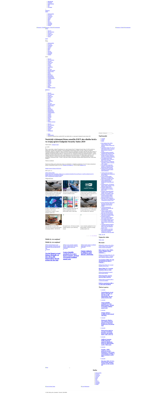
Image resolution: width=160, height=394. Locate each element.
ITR (48, 6)
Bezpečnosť (50, 74)
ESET (46, 176)
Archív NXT (50, 34)
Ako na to (50, 69)
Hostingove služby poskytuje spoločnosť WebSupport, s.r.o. (93, 388)
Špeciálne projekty (51, 70)
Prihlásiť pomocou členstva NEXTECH (53, 168)
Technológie (50, 66)
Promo (49, 84)
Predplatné (50, 2)
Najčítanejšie (50, 130)
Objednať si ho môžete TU (68, 165)
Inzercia (49, 21)
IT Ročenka (50, 16)
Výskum (49, 65)
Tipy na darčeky (51, 31)
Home (49, 133)
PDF (49, 4)
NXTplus (50, 17)
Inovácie (49, 83)
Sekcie (46, 38)
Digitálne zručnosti (51, 87)
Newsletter (50, 7)
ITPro (49, 68)
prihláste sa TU (83, 165)
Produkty (49, 81)
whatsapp (54, 144)
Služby (46, 11)
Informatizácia (50, 76)
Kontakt (49, 25)
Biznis (49, 72)
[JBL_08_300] (102, 234)
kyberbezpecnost (51, 176)
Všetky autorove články (50, 172)
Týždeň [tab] (102, 139)
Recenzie (49, 33)
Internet (49, 73)
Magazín (49, 30)
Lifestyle (49, 85)
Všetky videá (101, 239)
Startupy (49, 80)
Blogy (49, 19)
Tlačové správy (51, 71)
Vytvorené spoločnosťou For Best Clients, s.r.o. (54, 388)
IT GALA (50, 15)
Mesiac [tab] (102, 140)
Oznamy (49, 79)
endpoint (56, 176)
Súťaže (49, 18)
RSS (49, 20)
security (60, 176)
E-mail (57, 144)
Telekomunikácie (51, 78)
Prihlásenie (47, 10)
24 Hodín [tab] (103, 138)
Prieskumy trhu (51, 77)
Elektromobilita (51, 3)
